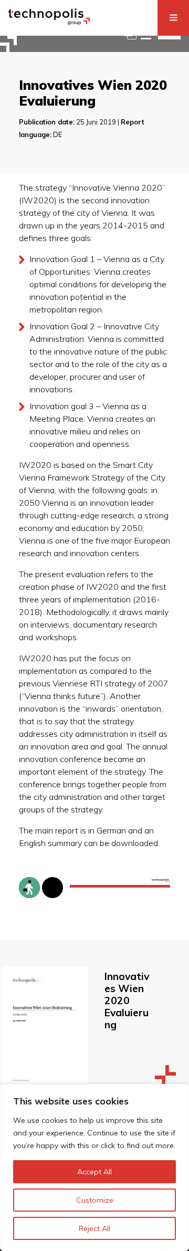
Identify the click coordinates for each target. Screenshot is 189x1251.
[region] (94, 1167)
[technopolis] (49, 22)
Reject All (94, 1228)
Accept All (94, 1171)
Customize (94, 1200)
